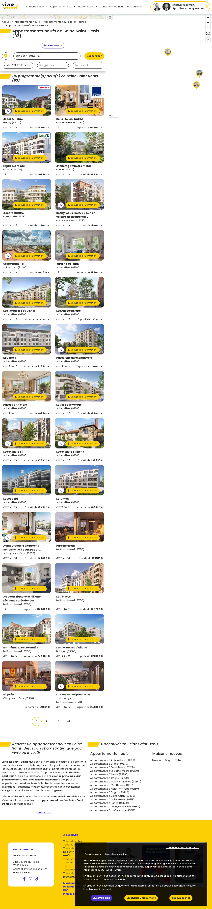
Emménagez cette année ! (21, 647)
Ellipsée (8, 694)
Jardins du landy (68, 264)
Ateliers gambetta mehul (74, 166)
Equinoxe (9, 358)
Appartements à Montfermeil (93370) (112, 785)
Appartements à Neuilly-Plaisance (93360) (115, 781)
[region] (159, 66)
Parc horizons (65, 546)
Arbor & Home (13, 119)
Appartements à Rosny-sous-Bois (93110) (115, 806)
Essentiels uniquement (141, 898)
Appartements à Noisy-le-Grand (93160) (114, 788)
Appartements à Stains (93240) (109, 774)
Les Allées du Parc (68, 311)
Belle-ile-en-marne (69, 119)
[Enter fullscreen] (208, 33)
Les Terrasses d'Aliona (71, 647)
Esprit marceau (14, 166)
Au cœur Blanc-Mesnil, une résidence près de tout (22, 598)
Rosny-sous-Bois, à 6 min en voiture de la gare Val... (75, 215)
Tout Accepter (181, 898)
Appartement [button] (61, 6)
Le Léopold (10, 499)
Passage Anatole (15, 405)
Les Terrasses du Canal (19, 311)
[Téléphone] (8, 111)
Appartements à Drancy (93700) (110, 763)
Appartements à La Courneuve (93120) (113, 810)
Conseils (112, 6)
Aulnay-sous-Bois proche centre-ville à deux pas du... (22, 548)
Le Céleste (63, 597)
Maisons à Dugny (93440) (167, 760)
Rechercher (94, 56)
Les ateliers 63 (13, 452)
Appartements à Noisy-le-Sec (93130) (113, 799)
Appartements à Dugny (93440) (109, 792)
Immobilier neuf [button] (36, 6)
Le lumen (62, 499)
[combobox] (17, 65)
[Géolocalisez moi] (5, 56)
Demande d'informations (31, 111)
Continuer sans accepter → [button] (182, 847)
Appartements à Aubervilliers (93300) (112, 760)
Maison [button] (86, 6)
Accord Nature (13, 213)
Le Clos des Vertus (68, 405)
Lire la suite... (44, 812)
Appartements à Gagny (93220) (109, 778)
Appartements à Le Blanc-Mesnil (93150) (114, 771)
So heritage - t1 (13, 264)
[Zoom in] (208, 17)
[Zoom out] (208, 22)
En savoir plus (101, 898)
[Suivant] (68, 721)
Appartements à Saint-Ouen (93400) (112, 796)
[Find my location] (208, 40)
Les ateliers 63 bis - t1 (70, 452)
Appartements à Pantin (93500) (109, 803)
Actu (134, 6)
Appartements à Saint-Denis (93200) (112, 767)
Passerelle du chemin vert (74, 358)
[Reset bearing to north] (208, 27)
